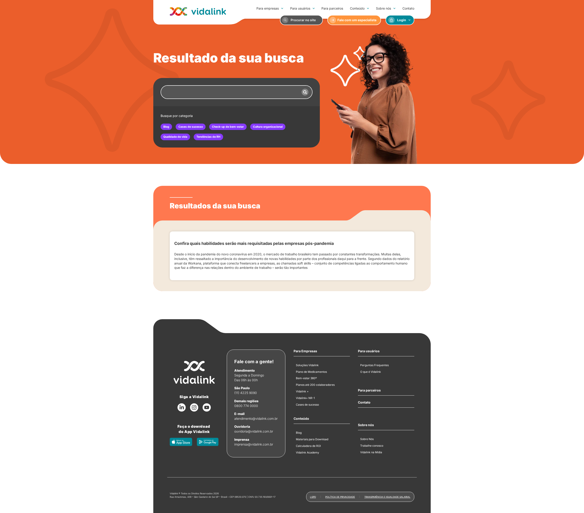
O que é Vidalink (370, 371)
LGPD (313, 496)
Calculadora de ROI (308, 446)
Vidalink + (302, 391)
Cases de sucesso (190, 126)
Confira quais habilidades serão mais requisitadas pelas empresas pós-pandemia (254, 243)
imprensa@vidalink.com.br (253, 444)
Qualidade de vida (175, 136)
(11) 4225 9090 (245, 393)
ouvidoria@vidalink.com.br (253, 431)
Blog (166, 126)
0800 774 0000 (246, 406)
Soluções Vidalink (307, 365)
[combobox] (229, 92)
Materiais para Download (312, 439)
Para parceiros (332, 8)
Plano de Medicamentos (311, 371)
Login (401, 20)
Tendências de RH (208, 136)
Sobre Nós (367, 439)
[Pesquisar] (305, 92)
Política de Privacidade (340, 496)
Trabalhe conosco (371, 445)
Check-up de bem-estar (228, 126)
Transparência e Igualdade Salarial (387, 496)
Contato (408, 8)
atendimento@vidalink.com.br (256, 418)
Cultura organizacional (268, 126)
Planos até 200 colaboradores (315, 384)
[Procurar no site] (285, 20)
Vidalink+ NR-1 (305, 398)
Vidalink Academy (307, 452)
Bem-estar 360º (306, 378)
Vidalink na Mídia (371, 452)
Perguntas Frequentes (374, 365)
